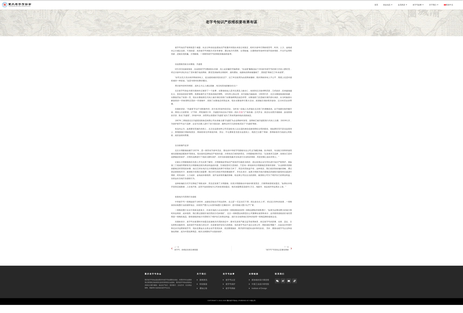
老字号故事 (417, 5)
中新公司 (252, 300)
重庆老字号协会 (232, 300)
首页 (376, 5)
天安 (241, 112)
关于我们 (432, 5)
